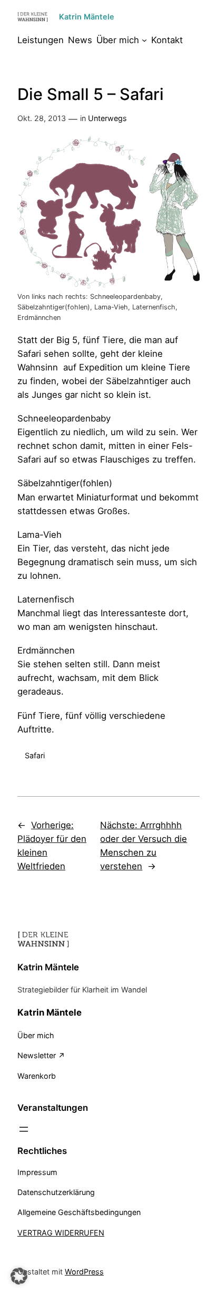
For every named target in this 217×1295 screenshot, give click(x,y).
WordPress (84, 1271)
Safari (35, 755)
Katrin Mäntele (86, 16)
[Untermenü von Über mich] (144, 40)
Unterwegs (107, 118)
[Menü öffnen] (23, 1129)
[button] (19, 1276)
